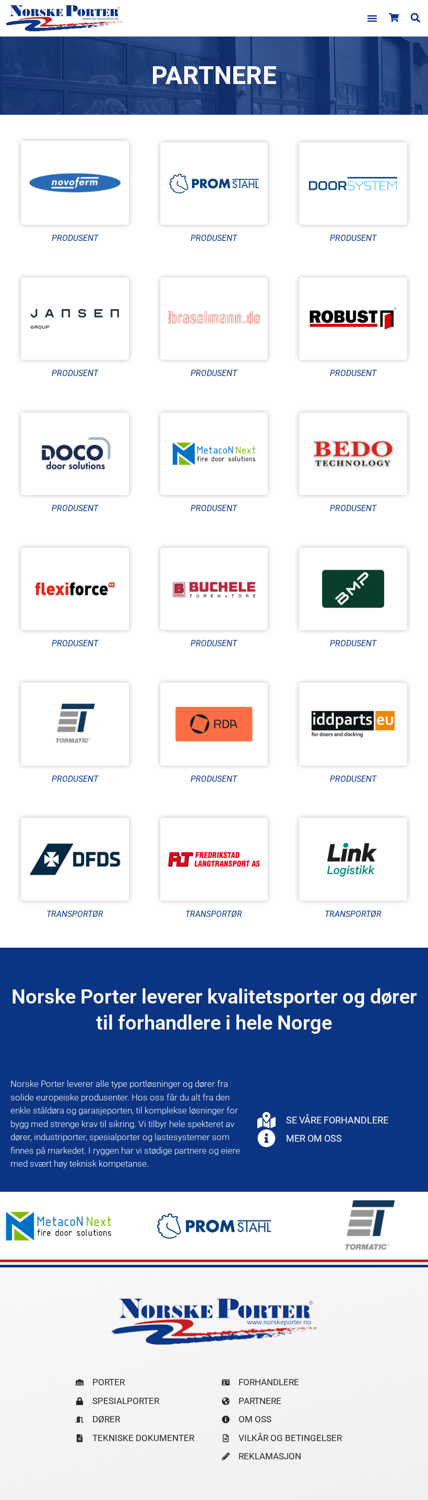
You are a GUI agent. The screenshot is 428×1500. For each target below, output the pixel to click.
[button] (372, 18)
